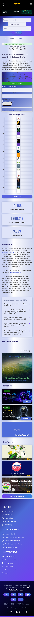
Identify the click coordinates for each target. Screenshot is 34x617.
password (19, 110)
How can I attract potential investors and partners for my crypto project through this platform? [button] (15, 324)
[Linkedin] (17, 612)
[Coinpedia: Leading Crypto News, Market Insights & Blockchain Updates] (17, 468)
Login (7, 104)
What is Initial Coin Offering (13, 544)
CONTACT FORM (10, 556)
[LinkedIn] (13, 599)
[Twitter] (7, 612)
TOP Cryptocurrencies (11, 547)
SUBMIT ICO (8, 515)
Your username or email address (10, 93)
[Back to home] (17, 4)
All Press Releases (18, 496)
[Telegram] (13, 594)
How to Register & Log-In (12, 541)
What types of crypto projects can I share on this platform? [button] (15, 304)
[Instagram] (28, 594)
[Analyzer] (17, 12)
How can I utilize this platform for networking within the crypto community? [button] (15, 318)
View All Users (17, 196)
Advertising (26, 351)
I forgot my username (8, 110)
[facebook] (14, 612)
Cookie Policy (9, 566)
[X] (6, 594)
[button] (31, 4)
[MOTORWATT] (17, 367)
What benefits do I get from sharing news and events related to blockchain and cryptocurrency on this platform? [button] (15, 332)
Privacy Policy (9, 563)
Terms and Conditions (11, 560)
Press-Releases (9, 518)
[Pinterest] (23, 612)
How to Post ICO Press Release (14, 537)
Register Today (18, 83)
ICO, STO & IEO (9, 511)
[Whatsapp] (20, 612)
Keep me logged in (9, 101)
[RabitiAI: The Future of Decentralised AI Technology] (17, 485)
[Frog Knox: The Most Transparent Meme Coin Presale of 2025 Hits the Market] (17, 452)
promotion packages (8, 252)
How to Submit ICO (11, 534)
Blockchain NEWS (10, 521)
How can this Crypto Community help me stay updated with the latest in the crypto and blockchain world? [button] (15, 311)
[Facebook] (20, 594)
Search (17, 32)
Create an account (10, 570)
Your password (6, 99)
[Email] (20, 599)
